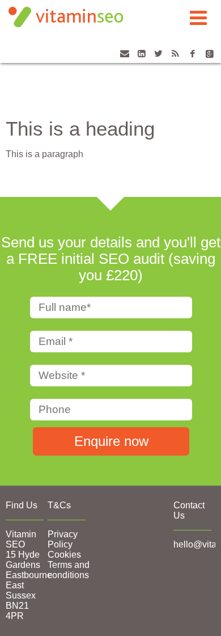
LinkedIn (141, 59)
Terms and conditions (69, 570)
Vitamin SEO (21, 539)
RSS (175, 59)
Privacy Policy (63, 539)
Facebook (192, 60)
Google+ (209, 60)
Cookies (64, 554)
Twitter (158, 59)
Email (124, 59)
